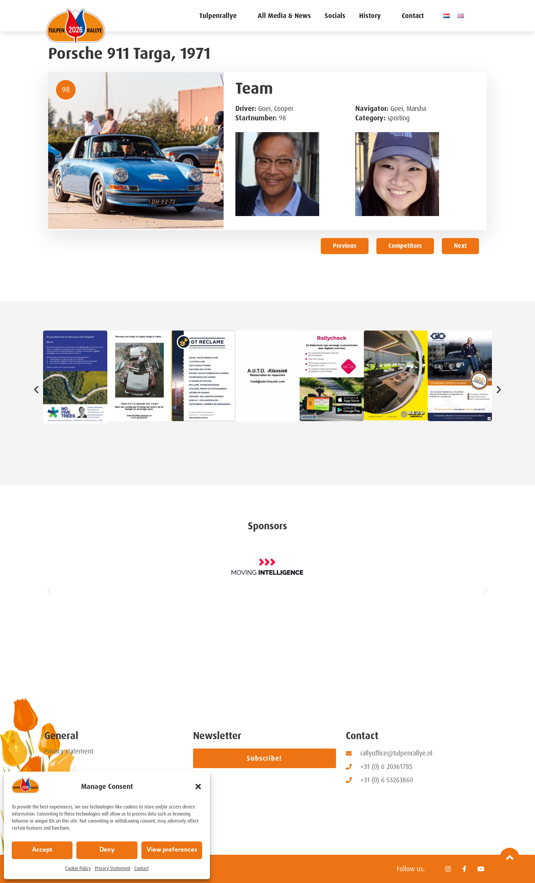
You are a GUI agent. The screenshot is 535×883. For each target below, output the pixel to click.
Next (460, 246)
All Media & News (284, 15)
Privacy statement (68, 751)
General (61, 735)
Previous (344, 246)
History (370, 15)
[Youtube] (481, 869)
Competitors (405, 246)
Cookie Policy (78, 868)
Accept (42, 850)
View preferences (171, 850)
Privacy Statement (112, 868)
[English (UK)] (462, 15)
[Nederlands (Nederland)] (448, 15)
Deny (106, 850)
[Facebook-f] (464, 869)
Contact (141, 868)
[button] (198, 786)
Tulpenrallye (218, 15)
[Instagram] (448, 869)
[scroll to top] (509, 857)
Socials (335, 15)
